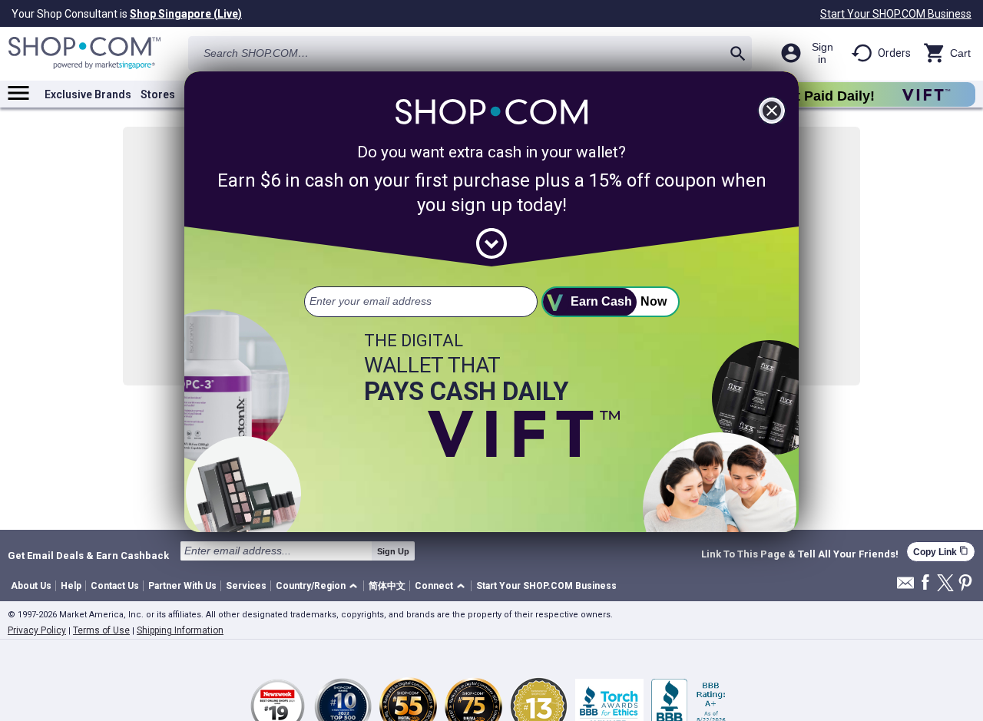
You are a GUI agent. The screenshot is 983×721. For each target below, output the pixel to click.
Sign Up (393, 551)
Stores (158, 94)
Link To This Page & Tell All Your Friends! (800, 554)
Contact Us (115, 585)
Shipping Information (180, 630)
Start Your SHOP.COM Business (895, 13)
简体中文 (387, 585)
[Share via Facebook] (925, 583)
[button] (319, 586)
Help (71, 585)
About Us (31, 585)
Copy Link (940, 551)
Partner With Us (182, 585)
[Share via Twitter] (945, 584)
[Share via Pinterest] (965, 584)
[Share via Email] (905, 587)
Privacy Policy (37, 630)
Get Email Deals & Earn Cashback (88, 555)
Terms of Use (101, 630)
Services (246, 585)
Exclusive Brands (88, 94)
